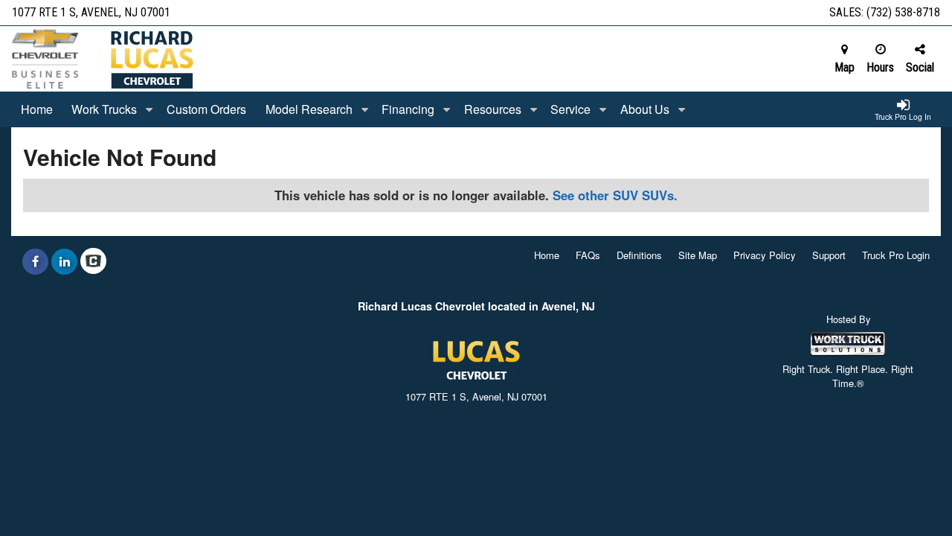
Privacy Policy (764, 255)
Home (37, 109)
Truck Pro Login (896, 255)
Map (844, 67)
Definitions (639, 255)
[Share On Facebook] (35, 261)
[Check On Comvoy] (93, 261)
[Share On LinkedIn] (64, 261)
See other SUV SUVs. (615, 195)
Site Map (697, 255)
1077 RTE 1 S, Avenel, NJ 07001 (91, 12)
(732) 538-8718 (903, 12)
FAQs (588, 255)
